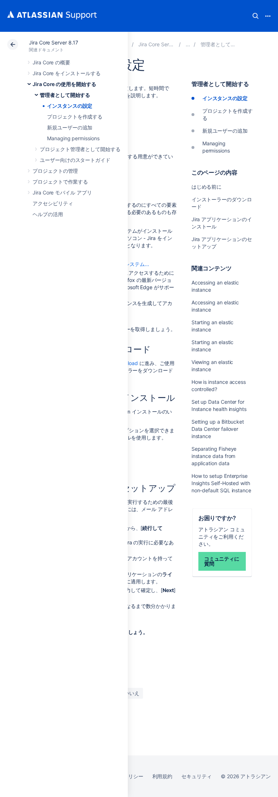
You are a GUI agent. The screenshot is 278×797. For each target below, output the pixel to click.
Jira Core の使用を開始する (64, 84)
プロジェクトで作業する (60, 182)
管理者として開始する (65, 95)
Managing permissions (73, 138)
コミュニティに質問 (222, 561)
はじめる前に (206, 187)
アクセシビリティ (53, 203)
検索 (255, 16)
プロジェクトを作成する (74, 116)
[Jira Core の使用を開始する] (188, 44)
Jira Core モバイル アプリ (62, 192)
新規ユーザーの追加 (69, 127)
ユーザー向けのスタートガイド (75, 160)
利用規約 (162, 776)
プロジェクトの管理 (55, 171)
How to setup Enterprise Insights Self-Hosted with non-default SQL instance (221, 483)
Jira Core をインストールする (67, 73)
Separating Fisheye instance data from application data (214, 456)
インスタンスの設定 (69, 106)
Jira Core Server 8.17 (53, 42)
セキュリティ (196, 776)
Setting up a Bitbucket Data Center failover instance (217, 429)
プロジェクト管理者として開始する (80, 149)
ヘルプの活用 (48, 214)
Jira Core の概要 (51, 62)
